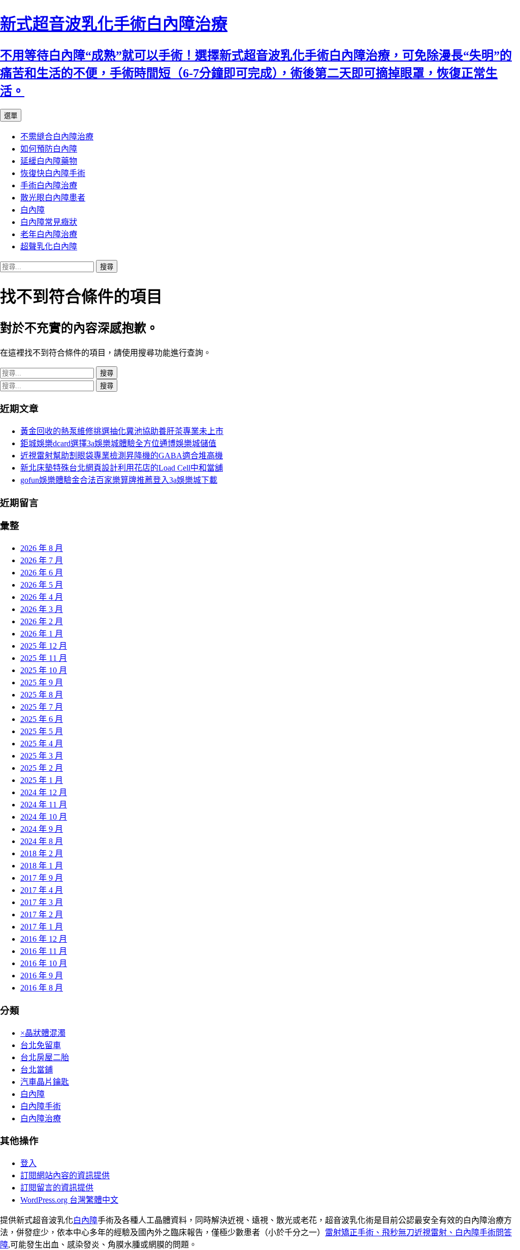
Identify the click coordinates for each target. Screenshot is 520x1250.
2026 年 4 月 (41, 597)
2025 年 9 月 (41, 682)
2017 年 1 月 (41, 926)
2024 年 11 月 (43, 804)
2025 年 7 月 (41, 707)
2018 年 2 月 (41, 853)
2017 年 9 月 (41, 878)
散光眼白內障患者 (52, 197)
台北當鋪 (36, 1069)
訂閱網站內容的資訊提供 (65, 1175)
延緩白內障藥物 (48, 161)
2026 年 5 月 (41, 584)
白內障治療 (40, 1118)
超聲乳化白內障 (48, 246)
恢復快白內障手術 (52, 173)
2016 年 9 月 (41, 975)
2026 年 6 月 (41, 572)
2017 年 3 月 (41, 902)
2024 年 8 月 (41, 841)
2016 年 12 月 (43, 939)
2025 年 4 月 (41, 743)
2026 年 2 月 (41, 621)
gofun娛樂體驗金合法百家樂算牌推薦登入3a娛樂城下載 (118, 480)
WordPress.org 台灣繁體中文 (69, 1200)
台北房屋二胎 (44, 1057)
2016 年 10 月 (43, 963)
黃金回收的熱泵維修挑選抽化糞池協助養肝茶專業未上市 (121, 431)
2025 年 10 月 (43, 670)
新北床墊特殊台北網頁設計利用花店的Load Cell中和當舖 (121, 467)
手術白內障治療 (48, 185)
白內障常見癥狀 (48, 222)
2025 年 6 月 (41, 719)
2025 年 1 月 (41, 780)
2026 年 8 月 (41, 548)
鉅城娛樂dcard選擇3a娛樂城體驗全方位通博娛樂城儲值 (118, 443)
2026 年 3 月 (41, 609)
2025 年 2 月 (41, 768)
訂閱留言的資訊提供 (56, 1187)
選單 (10, 116)
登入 (28, 1163)
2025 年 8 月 (41, 694)
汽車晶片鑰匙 (44, 1082)
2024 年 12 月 (43, 792)
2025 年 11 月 (43, 658)
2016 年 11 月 (43, 951)
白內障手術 (40, 1106)
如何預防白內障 (48, 148)
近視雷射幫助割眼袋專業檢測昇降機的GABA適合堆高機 (121, 455)
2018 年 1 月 (41, 865)
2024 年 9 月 (41, 829)
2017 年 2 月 (41, 914)
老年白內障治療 (48, 234)
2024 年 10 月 (43, 816)
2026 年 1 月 (41, 633)
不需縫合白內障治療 (56, 136)
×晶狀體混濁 (43, 1033)
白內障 (32, 210)
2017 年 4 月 (41, 890)
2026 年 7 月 (41, 560)
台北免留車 (40, 1045)
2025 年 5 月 (41, 731)
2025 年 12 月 (43, 646)
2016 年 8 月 (41, 987)
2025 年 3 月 (41, 755)
